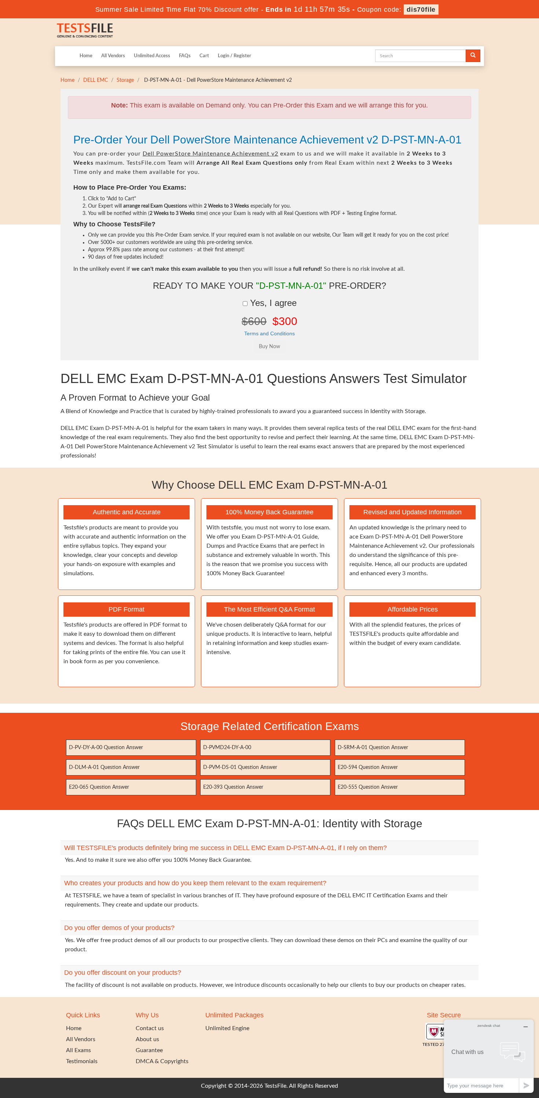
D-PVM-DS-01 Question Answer (240, 767)
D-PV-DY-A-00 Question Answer (106, 747)
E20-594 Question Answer (368, 767)
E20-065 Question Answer (99, 787)
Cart (204, 56)
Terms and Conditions (269, 333)
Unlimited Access (152, 56)
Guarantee (149, 1050)
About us (147, 1039)
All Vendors (113, 56)
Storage (125, 80)
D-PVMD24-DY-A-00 (227, 747)
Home (86, 56)
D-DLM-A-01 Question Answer (104, 767)
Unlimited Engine (227, 1028)
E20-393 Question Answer (233, 787)
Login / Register (234, 56)
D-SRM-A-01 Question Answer (373, 747)
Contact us (150, 1028)
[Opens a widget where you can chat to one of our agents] (488, 1056)
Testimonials (82, 1061)
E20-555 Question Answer (368, 787)
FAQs (185, 56)
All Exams (78, 1050)
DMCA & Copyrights (162, 1061)
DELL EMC (95, 80)
